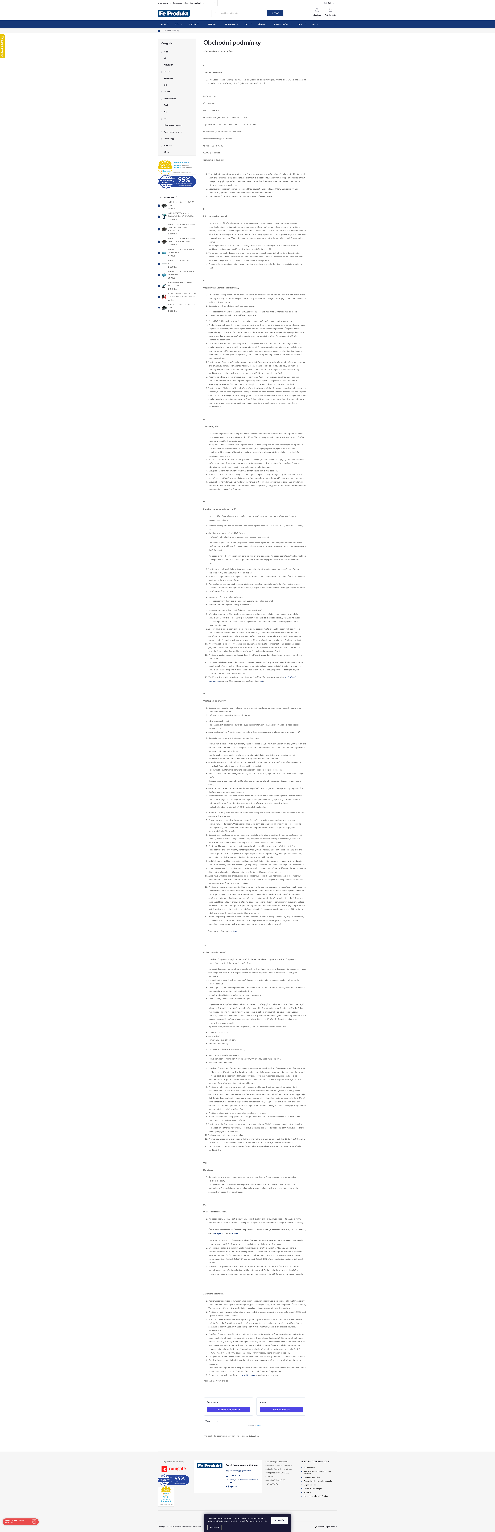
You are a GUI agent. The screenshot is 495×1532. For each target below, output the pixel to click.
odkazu (234, 931)
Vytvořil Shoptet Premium (327, 1527)
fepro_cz (233, 1486)
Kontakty (307, 1492)
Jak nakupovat (163, 3)
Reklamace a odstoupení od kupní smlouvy (188, 3)
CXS (165, 85)
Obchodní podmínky (312, 1477)
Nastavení (214, 1527)
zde (265, 1521)
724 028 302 (235, 1475)
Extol (166, 105)
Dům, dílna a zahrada (173, 125)
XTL (165, 58)
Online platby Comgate (313, 1488)
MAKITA (167, 71)
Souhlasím (279, 1520)
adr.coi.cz (234, 1233)
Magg (166, 51)
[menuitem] (165, 24)
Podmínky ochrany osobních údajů (318, 1481)
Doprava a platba (310, 1485)
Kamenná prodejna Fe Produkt (316, 1496)
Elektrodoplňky (170, 98)
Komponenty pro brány (173, 132)
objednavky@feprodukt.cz (240, 1471)
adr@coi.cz (219, 1233)
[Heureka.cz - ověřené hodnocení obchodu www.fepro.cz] (177, 167)
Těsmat (167, 92)
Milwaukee (168, 78)
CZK (329, 3)
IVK (165, 112)
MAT (166, 118)
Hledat (275, 13)
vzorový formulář (247, 1375)
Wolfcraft (168, 145)
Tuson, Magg (169, 138)
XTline (166, 152)
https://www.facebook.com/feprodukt (244, 1481)
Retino (259, 1425)
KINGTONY (168, 65)
